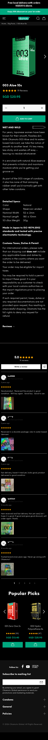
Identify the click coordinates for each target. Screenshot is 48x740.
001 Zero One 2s (13, 626)
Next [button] (44, 610)
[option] (24, 12)
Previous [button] (3, 610)
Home (4, 24)
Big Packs (11, 24)
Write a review (20, 367)
